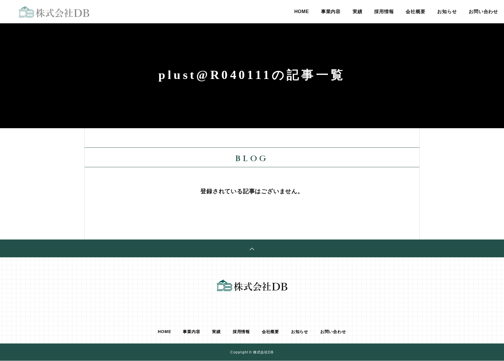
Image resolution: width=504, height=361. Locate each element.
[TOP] (252, 248)
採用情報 (384, 11)
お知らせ (447, 11)
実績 (358, 11)
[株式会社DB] (54, 11)
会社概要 (415, 11)
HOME (301, 11)
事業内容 (331, 11)
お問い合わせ (483, 11)
